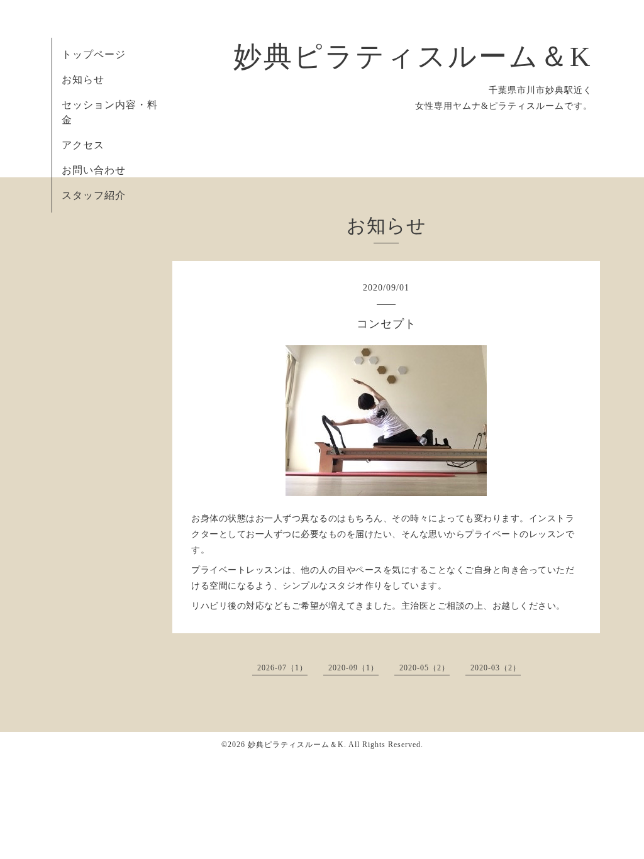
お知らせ (83, 79)
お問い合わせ (94, 170)
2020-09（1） (353, 667)
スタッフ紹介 (94, 195)
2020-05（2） (424, 667)
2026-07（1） (282, 667)
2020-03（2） (495, 667)
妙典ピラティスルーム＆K (412, 56)
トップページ (94, 54)
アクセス (83, 145)
